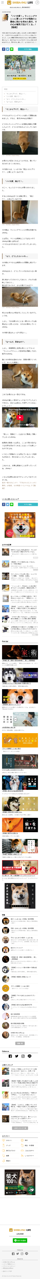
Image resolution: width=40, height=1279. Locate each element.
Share (3, 49)
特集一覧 (20, 1043)
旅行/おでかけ (10, 1150)
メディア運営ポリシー (9, 1264)
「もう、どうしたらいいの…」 (15, 99)
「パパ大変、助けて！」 (13, 96)
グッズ (8, 1145)
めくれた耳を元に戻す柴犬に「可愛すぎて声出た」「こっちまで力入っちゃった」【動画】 (24, 1094)
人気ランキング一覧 (20, 1128)
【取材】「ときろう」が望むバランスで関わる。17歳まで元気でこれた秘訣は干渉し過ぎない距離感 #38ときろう (24, 1106)
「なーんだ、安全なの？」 (14, 102)
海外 (26, 1140)
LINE (11, 49)
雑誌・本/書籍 (29, 1145)
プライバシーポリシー (9, 1266)
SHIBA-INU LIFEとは (9, 1262)
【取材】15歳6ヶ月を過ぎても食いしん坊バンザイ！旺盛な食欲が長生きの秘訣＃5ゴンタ (24, 1082)
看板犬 (8, 1161)
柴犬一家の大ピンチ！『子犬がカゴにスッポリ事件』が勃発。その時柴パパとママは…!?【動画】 (19, 485)
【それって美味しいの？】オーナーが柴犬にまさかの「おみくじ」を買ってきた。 (24, 1070)
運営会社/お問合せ (8, 1268)
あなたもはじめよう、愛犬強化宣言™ (20, 7)
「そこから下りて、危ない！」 (16, 94)
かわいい (9, 1140)
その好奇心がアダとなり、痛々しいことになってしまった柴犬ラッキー (24, 1117)
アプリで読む (28, 49)
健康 (7, 1156)
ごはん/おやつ (29, 1150)
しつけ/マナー (29, 1156)
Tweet (7, 49)
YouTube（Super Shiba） (13, 155)
